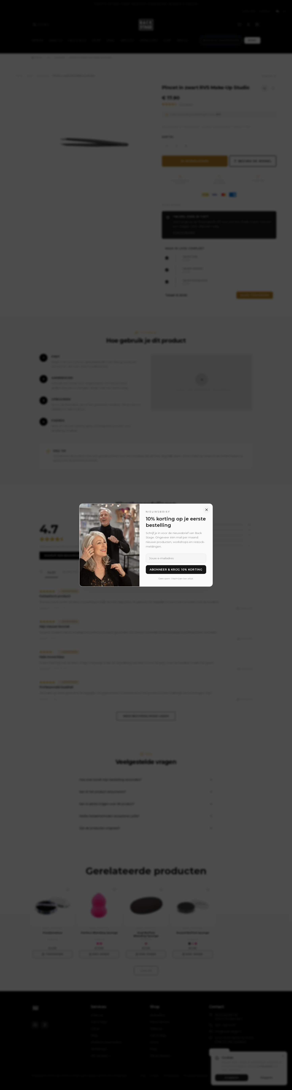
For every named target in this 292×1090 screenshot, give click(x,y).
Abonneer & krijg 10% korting (176, 569)
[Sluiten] (206, 509)
